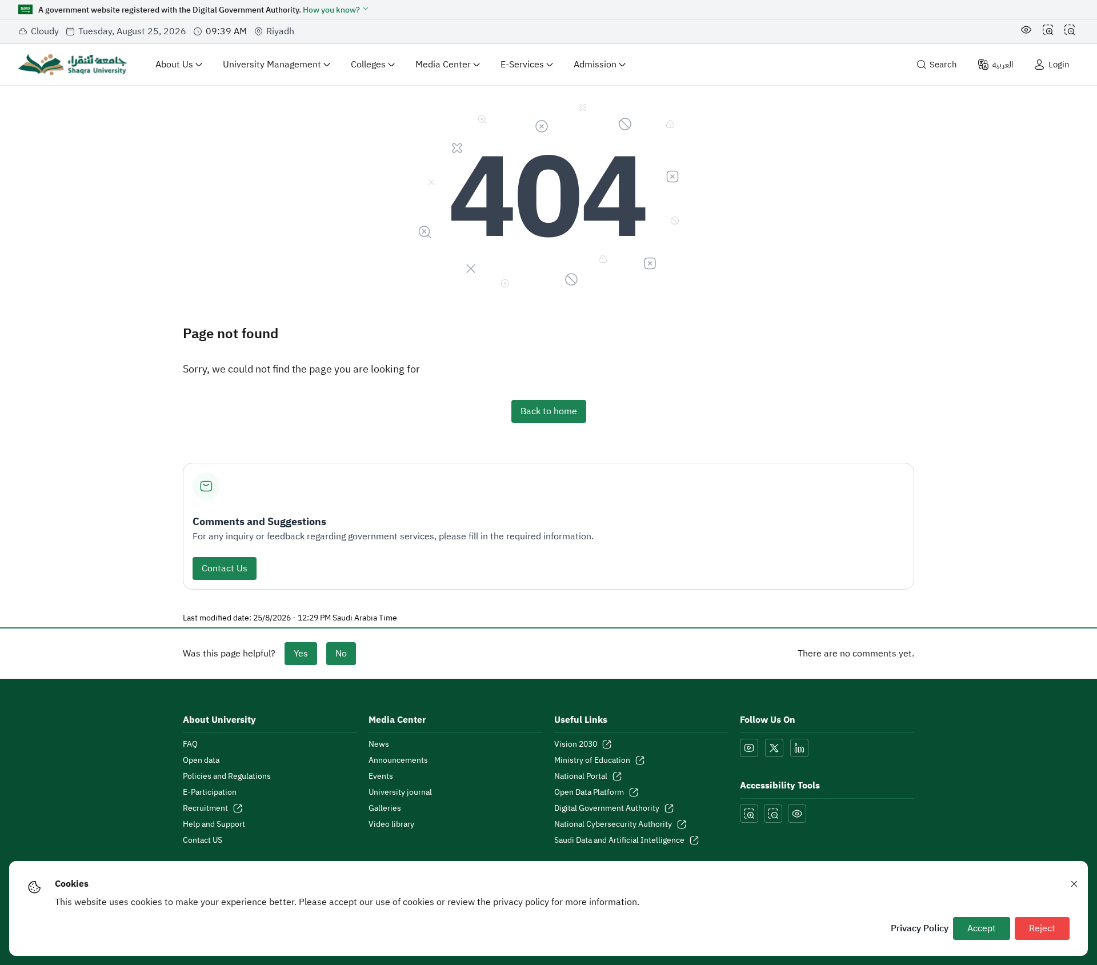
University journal (400, 792)
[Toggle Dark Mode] (1026, 31)
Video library (391, 824)
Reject (1042, 928)
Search (943, 64)
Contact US (202, 840)
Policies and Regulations (227, 776)
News (379, 744)
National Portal (580, 776)
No (341, 653)
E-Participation (210, 792)
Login (1059, 64)
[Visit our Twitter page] (774, 748)
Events (381, 776)
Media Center (443, 64)
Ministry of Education (592, 760)
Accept (981, 928)
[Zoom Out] (1069, 31)
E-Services (522, 64)
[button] (336, 10)
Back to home (549, 411)
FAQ (190, 744)
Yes (301, 653)
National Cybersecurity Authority (613, 824)
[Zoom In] (1048, 31)
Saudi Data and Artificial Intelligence (619, 840)
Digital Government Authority (606, 808)
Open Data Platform (589, 792)
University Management (272, 64)
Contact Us (224, 568)
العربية (1002, 64)
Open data (201, 760)
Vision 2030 (575, 744)
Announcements (398, 760)
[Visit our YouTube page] (749, 748)
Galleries (385, 808)
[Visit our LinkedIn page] (799, 748)
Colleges (368, 64)
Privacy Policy (919, 928)
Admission (595, 64)
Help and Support (214, 824)
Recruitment (205, 808)
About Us (174, 64)
